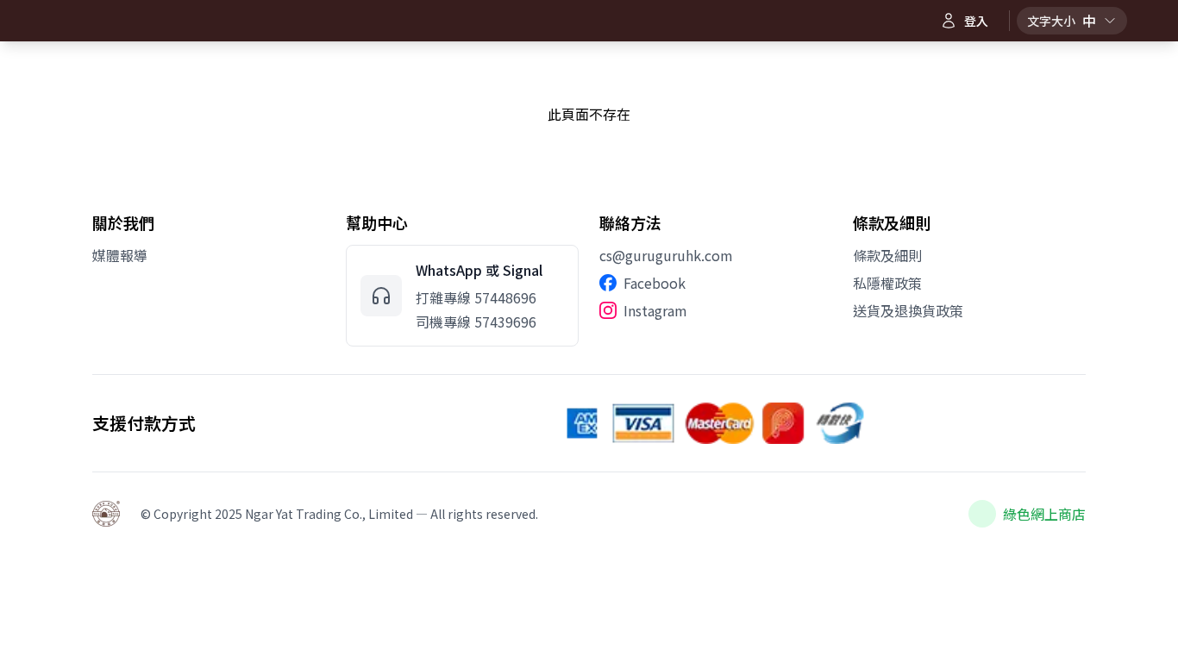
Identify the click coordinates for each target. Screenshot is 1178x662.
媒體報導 (119, 255)
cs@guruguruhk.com (666, 255)
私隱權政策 (887, 282)
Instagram (655, 310)
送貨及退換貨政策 (908, 310)
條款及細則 (887, 255)
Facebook (654, 282)
